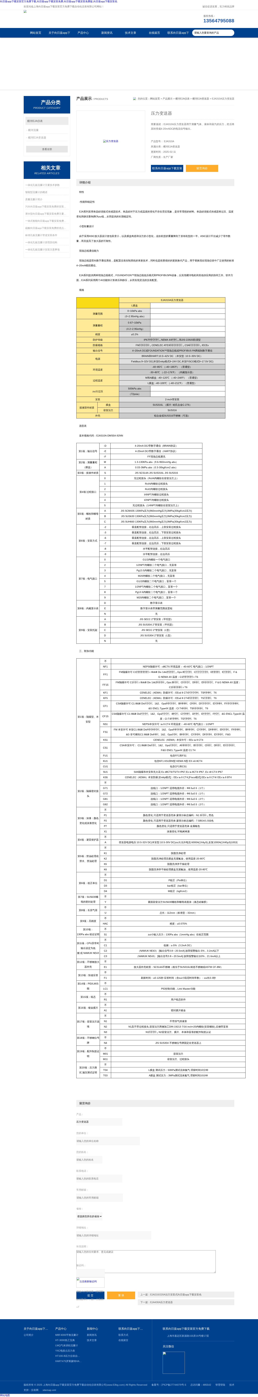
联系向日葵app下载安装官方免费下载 (178, 34)
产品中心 (83, 32)
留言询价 (202, 168)
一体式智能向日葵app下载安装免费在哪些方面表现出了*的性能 (47, 220)
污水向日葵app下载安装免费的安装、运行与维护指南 (47, 206)
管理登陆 (220, 1384)
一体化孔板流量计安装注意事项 (42, 249)
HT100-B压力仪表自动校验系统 (68, 1356)
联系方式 (123, 1335)
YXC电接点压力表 (65, 1350)
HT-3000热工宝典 (65, 1340)
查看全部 (47, 149)
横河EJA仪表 (35, 120)
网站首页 (35, 32)
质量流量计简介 (33, 199)
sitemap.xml (49, 1390)
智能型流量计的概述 (36, 192)
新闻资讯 (107, 32)
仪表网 (34, 1390)
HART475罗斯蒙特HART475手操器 (68, 1361)
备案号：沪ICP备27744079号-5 (168, 1384)
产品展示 (168, 98)
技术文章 (130, 32)
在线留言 (154, 32)
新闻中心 (92, 1328)
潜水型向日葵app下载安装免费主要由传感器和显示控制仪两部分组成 (47, 213)
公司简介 (29, 1335)
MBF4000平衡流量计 (66, 1335)
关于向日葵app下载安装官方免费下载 (59, 34)
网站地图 (5, 1395)
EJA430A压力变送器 (161, 1302)
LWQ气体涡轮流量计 (66, 1345)
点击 (64, 121)
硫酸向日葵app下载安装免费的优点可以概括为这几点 (47, 228)
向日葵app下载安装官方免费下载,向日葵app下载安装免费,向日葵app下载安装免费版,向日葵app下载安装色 (58, 1)
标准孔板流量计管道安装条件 (41, 235)
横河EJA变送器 (37, 137)
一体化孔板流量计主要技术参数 (42, 185)
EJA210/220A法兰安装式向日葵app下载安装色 (175, 1294)
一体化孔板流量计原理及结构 (41, 242)
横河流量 (33, 130)
